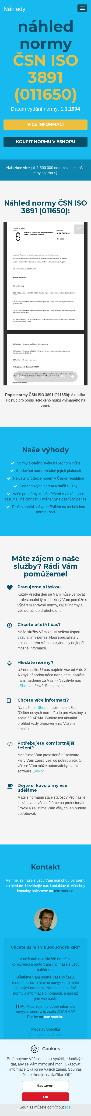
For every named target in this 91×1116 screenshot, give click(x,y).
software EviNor (48, 507)
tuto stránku (53, 1017)
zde (68, 1107)
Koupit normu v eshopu (45, 141)
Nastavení (45, 1085)
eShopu (42, 708)
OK (45, 1097)
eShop (23, 686)
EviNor (38, 771)
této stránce (63, 891)
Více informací (45, 124)
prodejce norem (40, 478)
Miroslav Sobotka (45, 1029)
